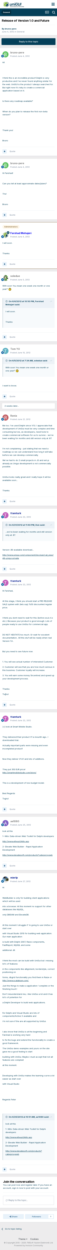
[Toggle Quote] (6, 301)
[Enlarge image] (9, 289)
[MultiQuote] (4, 151)
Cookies (34, 1239)
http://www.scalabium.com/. (15, 980)
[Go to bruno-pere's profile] (5, 54)
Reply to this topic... (18, 1200)
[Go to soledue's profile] (5, 278)
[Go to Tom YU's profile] (5, 351)
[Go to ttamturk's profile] (5, 515)
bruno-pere (10, 28)
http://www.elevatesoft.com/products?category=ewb (27, 855)
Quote (12, 151)
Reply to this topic (28, 41)
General (20, 31)
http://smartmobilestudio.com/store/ (19, 772)
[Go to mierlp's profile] (5, 880)
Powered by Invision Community (28, 1245)
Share (14, 1216)
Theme (22, 1239)
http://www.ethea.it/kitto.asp (15, 841)
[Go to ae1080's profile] (5, 823)
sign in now (17, 1188)
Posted (20, 56)
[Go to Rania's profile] (5, 417)
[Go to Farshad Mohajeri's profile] (5, 235)
